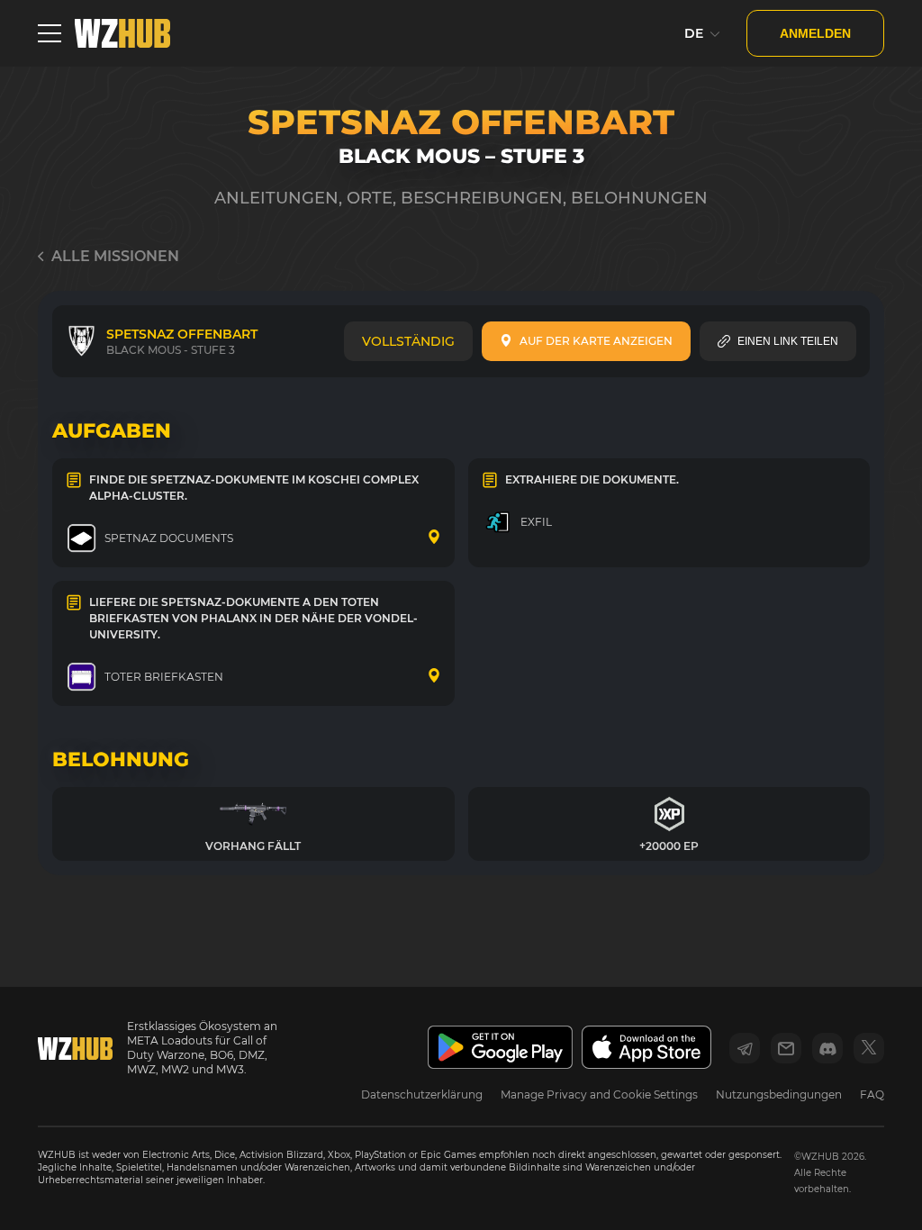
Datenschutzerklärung (422, 1094)
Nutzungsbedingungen (779, 1094)
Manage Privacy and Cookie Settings (599, 1094)
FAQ (872, 1094)
